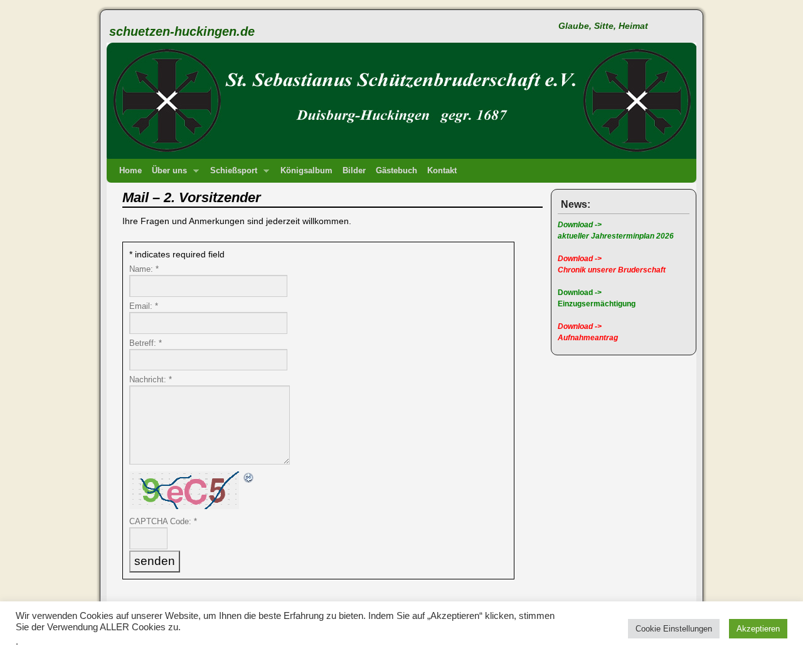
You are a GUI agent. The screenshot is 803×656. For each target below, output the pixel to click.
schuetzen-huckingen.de (182, 31)
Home (130, 170)
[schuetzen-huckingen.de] (401, 87)
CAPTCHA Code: (163, 521)
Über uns (167, 174)
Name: (144, 269)
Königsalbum (306, 170)
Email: (143, 306)
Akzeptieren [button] (758, 628)
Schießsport (231, 174)
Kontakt (442, 170)
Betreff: (145, 343)
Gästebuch (396, 170)
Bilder (354, 170)
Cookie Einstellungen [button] (673, 628)
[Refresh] (249, 478)
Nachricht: (150, 379)
